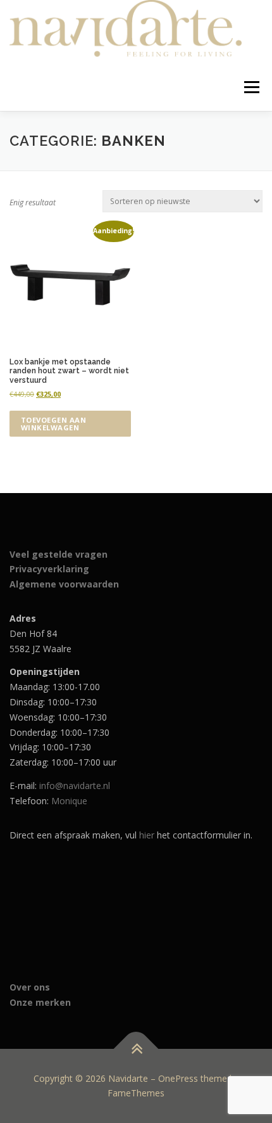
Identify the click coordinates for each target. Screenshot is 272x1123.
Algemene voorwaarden (64, 584)
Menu (250, 87)
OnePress (178, 1078)
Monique (69, 801)
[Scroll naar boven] (136, 1048)
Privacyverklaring (49, 569)
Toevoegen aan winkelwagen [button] (54, 423)
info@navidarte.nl (74, 786)
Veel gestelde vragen (58, 554)
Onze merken (40, 1002)
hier (146, 835)
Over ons (29, 987)
